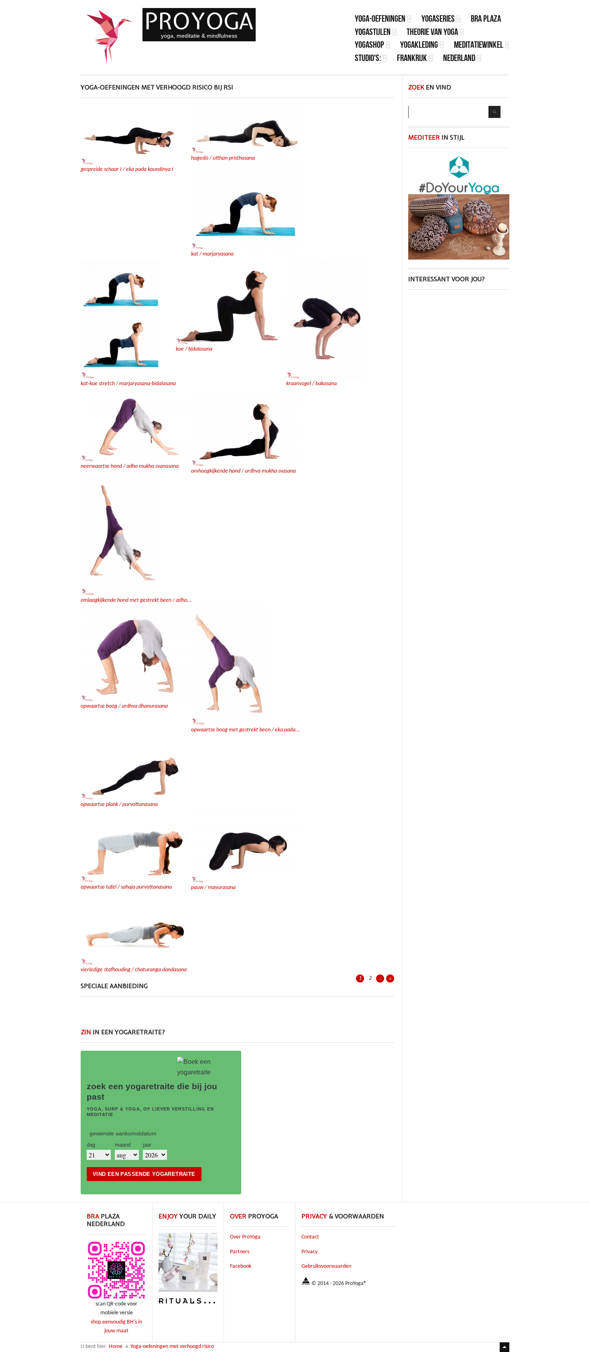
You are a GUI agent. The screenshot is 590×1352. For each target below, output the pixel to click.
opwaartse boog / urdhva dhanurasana (124, 706)
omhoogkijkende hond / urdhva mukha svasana (243, 471)
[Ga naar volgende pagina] (380, 978)
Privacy (309, 1252)
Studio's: (368, 58)
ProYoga (199, 21)
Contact (310, 1237)
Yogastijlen (373, 32)
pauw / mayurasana (213, 888)
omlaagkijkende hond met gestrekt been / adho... (136, 600)
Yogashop (369, 44)
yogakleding (419, 44)
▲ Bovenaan (504, 1347)
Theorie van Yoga (432, 32)
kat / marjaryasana (212, 254)
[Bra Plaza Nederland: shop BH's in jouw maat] (116, 1298)
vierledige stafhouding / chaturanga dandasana (134, 970)
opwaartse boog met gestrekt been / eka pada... (245, 730)
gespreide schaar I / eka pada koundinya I (127, 169)
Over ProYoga (245, 1237)
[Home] (109, 37)
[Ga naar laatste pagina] (390, 978)
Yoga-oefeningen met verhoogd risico (172, 1347)
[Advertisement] (238, 1017)
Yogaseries (438, 18)
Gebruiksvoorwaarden (326, 1266)
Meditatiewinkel (478, 44)
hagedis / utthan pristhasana (223, 158)
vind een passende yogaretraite (144, 1174)
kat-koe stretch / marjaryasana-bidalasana (128, 384)
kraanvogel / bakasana (311, 384)
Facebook (240, 1266)
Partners (239, 1252)
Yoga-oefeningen (380, 18)
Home (115, 1347)
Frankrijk (412, 58)
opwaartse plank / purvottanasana (119, 805)
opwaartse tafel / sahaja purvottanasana (126, 887)
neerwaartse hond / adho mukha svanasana (130, 466)
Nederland (459, 58)
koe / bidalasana (194, 349)
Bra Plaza (486, 18)
